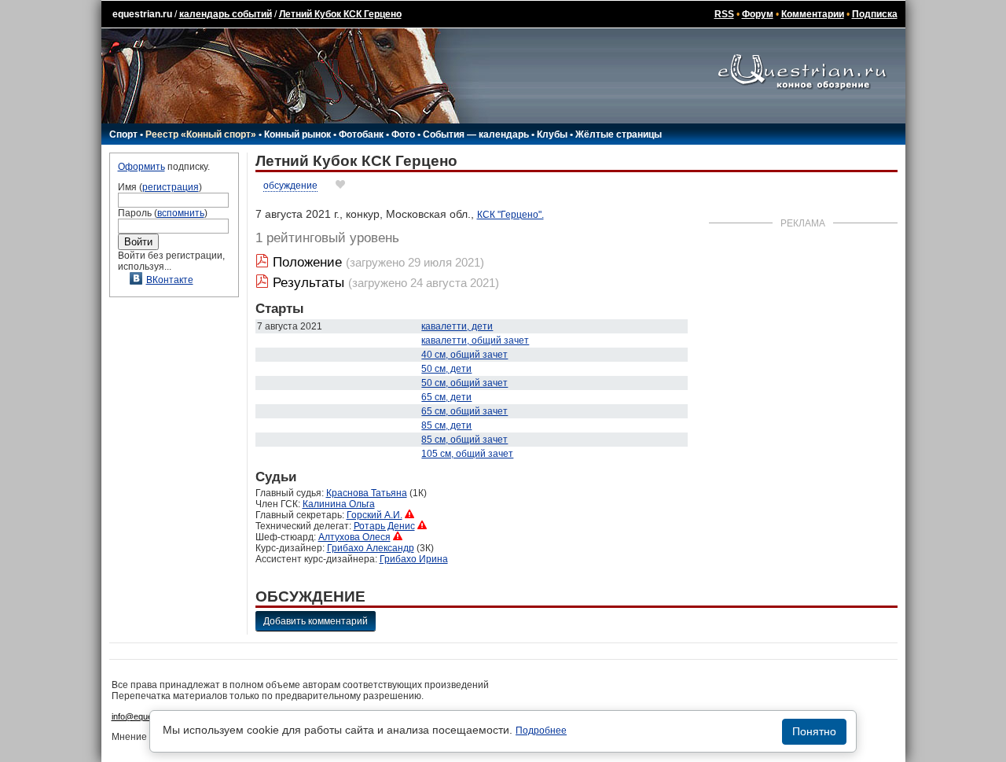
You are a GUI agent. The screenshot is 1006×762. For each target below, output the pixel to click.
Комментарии (812, 14)
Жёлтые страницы (618, 134)
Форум (757, 14)
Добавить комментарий (315, 621)
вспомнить (180, 213)
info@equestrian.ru (148, 716)
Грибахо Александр (370, 548)
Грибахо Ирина (414, 559)
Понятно (814, 731)
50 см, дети (446, 368)
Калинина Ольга (339, 504)
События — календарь (476, 134)
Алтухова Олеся (354, 537)
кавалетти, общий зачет (475, 340)
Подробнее (541, 730)
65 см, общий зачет (464, 411)
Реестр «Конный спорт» (200, 134)
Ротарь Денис (384, 526)
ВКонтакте (169, 279)
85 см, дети (446, 425)
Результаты (308, 282)
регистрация (170, 187)
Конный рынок (297, 134)
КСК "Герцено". (510, 214)
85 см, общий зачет (464, 439)
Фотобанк (361, 134)
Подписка (875, 14)
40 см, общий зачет (464, 354)
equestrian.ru (142, 14)
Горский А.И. (374, 515)
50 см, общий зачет (464, 382)
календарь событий (225, 14)
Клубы (552, 134)
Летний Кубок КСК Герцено (340, 14)
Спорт (123, 134)
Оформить (141, 166)
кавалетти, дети (457, 326)
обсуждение (290, 185)
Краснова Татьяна (366, 493)
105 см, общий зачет (467, 453)
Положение (307, 262)
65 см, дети (446, 397)
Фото (403, 134)
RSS (724, 14)
